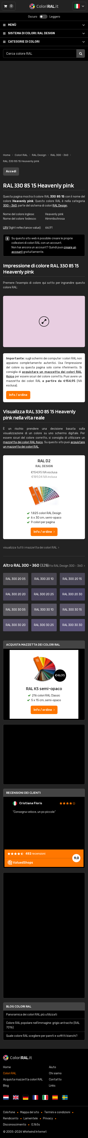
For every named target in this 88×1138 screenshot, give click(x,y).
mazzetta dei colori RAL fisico (23, 442)
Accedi (11, 171)
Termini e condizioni (57, 1112)
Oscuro (32, 16)
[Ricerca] (80, 53)
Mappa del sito (29, 1112)
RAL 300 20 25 (44, 594)
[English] (16, 1097)
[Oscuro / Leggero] (43, 17)
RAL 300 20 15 (72, 579)
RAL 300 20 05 (16, 579)
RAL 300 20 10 (44, 579)
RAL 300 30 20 (16, 625)
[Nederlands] (6, 1097)
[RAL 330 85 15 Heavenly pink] (44, 321)
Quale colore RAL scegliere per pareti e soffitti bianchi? (42, 1036)
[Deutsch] (25, 1097)
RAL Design (31, 33)
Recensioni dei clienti (23, 793)
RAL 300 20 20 (16, 594)
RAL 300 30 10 (44, 609)
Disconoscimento (14, 1124)
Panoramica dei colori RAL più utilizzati (31, 1014)
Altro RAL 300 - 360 (26, 565)
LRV (5, 227)
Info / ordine (18, 395)
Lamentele (31, 1118)
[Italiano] (79, 6)
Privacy (48, 1118)
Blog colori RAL (18, 1006)
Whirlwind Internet (35, 1131)
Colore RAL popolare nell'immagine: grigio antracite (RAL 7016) (43, 1025)
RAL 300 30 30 (72, 625)
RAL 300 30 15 (72, 609)
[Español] (55, 1097)
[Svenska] (65, 1097)
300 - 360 (10, 205)
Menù (12, 25)
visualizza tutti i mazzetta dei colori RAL (30, 547)
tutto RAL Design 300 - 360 (64, 566)
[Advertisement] (44, 105)
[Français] (35, 1097)
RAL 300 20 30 (72, 594)
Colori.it (21, 1057)
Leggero (55, 16)
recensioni (35, 853)
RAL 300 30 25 (44, 625)
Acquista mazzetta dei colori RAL (33, 644)
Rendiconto (10, 1118)
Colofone (9, 1112)
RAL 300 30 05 (16, 609)
